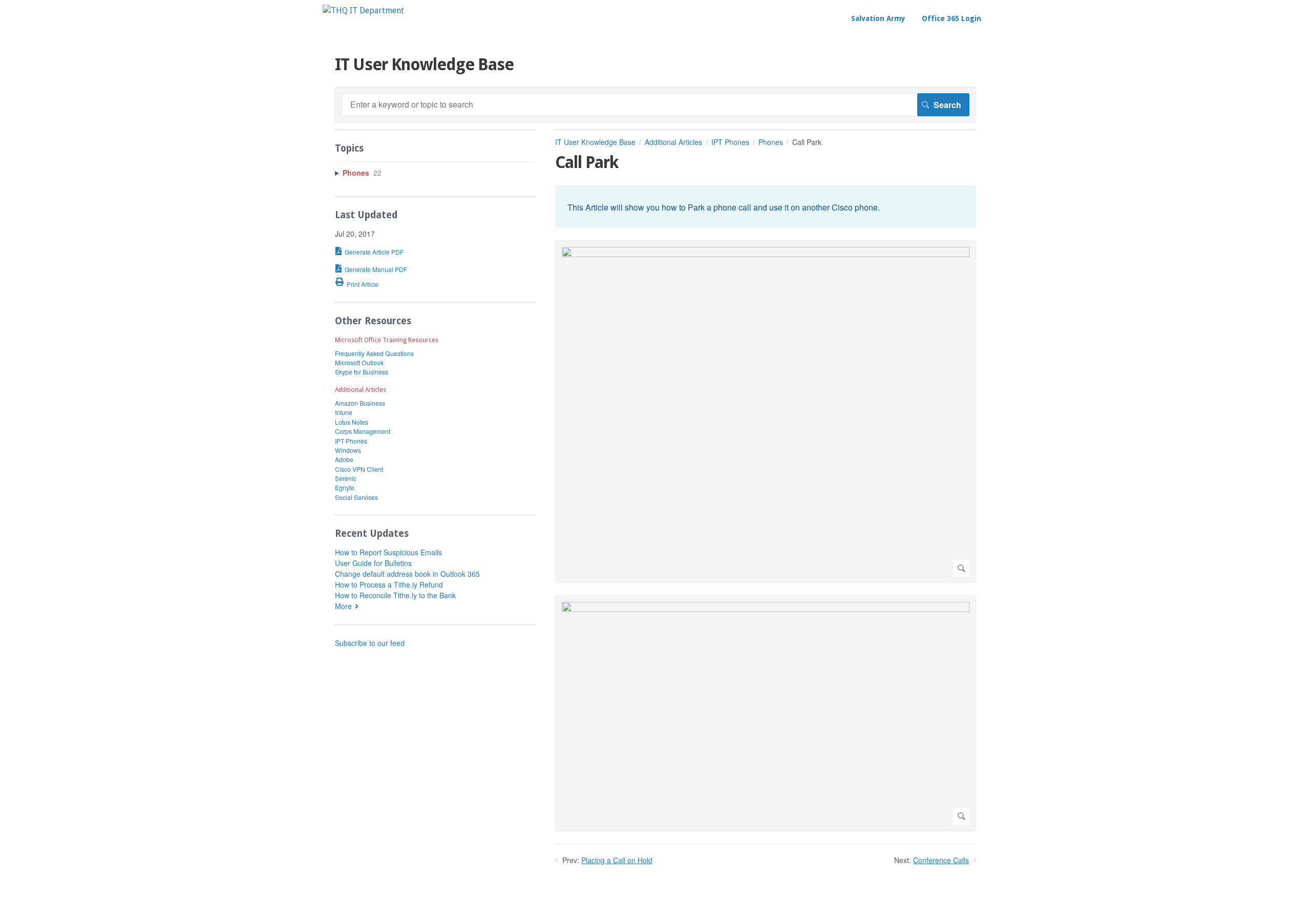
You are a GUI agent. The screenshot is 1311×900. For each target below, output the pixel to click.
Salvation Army (878, 18)
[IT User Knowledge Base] (363, 10)
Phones (770, 142)
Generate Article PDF (374, 251)
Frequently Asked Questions (374, 353)
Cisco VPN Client (359, 469)
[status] (765, 206)
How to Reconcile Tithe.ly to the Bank (395, 595)
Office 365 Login (951, 18)
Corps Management (362, 431)
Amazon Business (360, 403)
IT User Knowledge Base (595, 142)
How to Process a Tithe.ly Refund (389, 584)
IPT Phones (730, 142)
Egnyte (344, 487)
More (343, 606)
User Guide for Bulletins (373, 563)
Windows (348, 450)
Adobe (344, 459)
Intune (343, 412)
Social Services (356, 497)
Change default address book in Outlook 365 (407, 574)
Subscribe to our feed (370, 643)
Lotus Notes (351, 421)
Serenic (345, 478)
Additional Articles (673, 142)
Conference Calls (941, 860)
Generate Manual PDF (376, 269)
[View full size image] (765, 411)
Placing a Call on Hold (616, 860)
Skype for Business (361, 371)
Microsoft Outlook (359, 362)
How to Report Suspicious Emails (388, 552)
